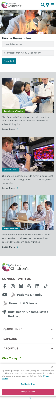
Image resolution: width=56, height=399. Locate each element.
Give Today (10, 358)
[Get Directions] (47, 5)
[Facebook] (4, 286)
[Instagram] (13, 286)
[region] (28, 380)
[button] (42, 5)
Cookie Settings (28, 384)
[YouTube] (4, 294)
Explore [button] (10, 338)
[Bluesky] (21, 286)
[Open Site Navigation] (52, 5)
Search (8, 61)
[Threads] (29, 286)
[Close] (52, 367)
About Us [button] (10, 348)
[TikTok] (45, 286)
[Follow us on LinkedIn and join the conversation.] (37, 286)
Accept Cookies (28, 392)
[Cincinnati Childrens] (28, 267)
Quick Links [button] (12, 329)
